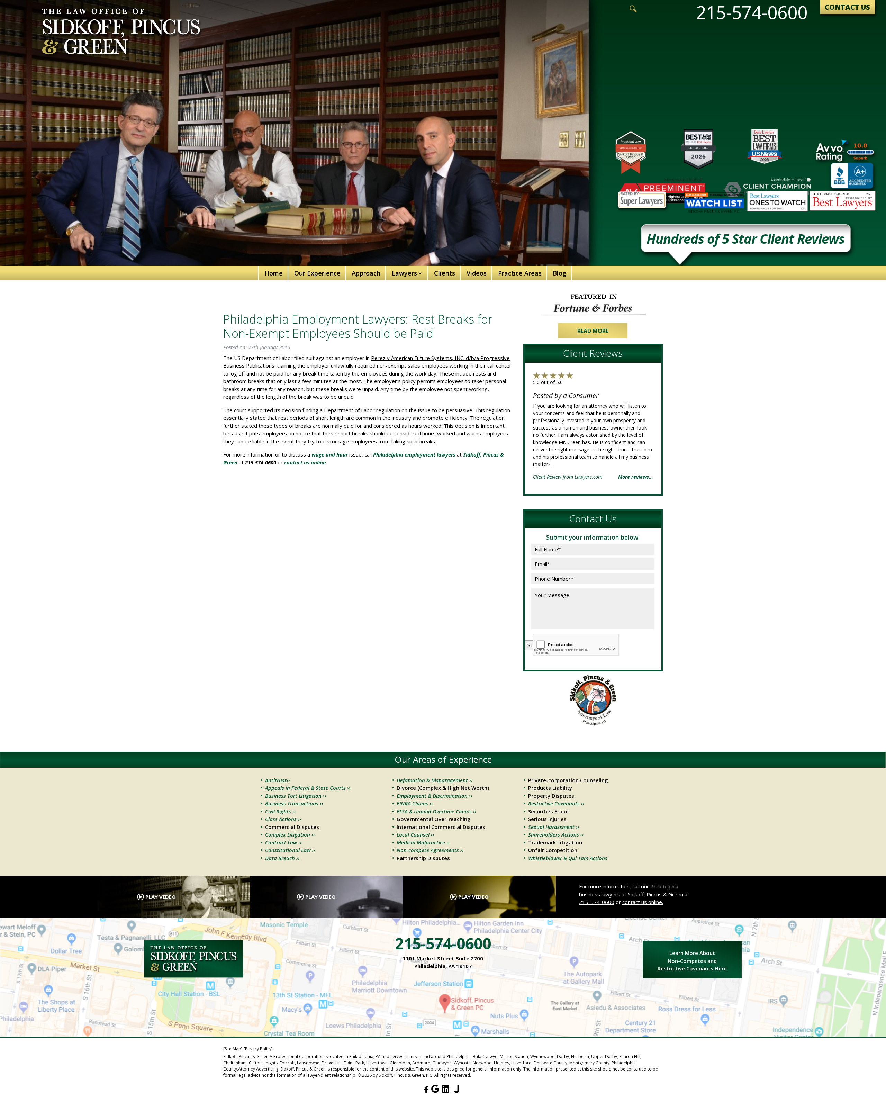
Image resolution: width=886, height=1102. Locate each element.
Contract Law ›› (283, 842)
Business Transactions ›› (294, 803)
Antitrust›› (277, 780)
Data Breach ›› (282, 858)
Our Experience (317, 273)
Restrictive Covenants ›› (556, 803)
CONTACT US (847, 7)
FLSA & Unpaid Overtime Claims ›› (437, 811)
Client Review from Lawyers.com (567, 476)
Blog (559, 273)
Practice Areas (520, 273)
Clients (444, 273)
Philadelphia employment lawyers (414, 454)
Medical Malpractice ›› (423, 842)
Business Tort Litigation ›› (295, 795)
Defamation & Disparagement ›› (435, 780)
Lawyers (404, 273)
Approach (366, 273)
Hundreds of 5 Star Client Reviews (745, 239)
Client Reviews (593, 353)
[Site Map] (233, 1049)
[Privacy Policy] (258, 1049)
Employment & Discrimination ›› (434, 795)
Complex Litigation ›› (290, 834)
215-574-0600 (751, 12)
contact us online (305, 462)
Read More (592, 331)
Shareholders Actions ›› (556, 834)
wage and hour (329, 454)
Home (273, 273)
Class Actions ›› (283, 818)
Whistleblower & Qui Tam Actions (567, 858)
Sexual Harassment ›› (553, 826)
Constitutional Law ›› (290, 850)
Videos (477, 273)
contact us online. (642, 901)
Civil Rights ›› (280, 811)
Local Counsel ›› (415, 834)
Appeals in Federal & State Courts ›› (308, 787)
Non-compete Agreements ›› (430, 850)
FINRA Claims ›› (415, 803)
